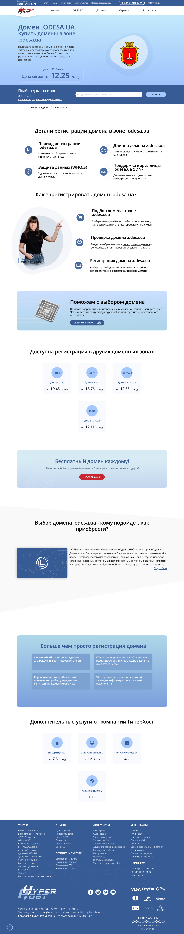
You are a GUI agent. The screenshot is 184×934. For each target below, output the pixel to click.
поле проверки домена (136, 244)
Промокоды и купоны (142, 853)
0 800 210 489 (26, 4)
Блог (46, 3)
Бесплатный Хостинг (66, 861)
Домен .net (57, 382)
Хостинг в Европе (27, 863)
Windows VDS (25, 840)
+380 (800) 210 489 (39, 909)
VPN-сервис (99, 830)
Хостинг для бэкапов (103, 843)
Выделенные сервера (29, 843)
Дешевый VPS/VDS (27, 853)
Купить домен (63, 830)
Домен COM (62, 836)
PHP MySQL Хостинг (28, 846)
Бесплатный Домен (65, 868)
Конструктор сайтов (103, 850)
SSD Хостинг (24, 869)
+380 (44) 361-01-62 (67, 909)
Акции (54, 3)
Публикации (137, 833)
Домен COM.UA (63, 843)
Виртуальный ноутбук (104, 859)
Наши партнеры (139, 874)
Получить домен (92, 477)
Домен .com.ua (127, 382)
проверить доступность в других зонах (40, 99)
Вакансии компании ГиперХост (147, 846)
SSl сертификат (57, 752)
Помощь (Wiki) (138, 840)
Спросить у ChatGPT (85, 322)
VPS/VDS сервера (27, 836)
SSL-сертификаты (102, 836)
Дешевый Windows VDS (30, 856)
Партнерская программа (143, 868)
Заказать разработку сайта (106, 863)
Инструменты (81, 3)
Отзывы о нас (138, 850)
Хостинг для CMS (102, 840)
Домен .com (92, 382)
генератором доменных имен (134, 224)
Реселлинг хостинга (141, 871)
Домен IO (60, 846)
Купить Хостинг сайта (29, 830)
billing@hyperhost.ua (108, 312)
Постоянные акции (140, 836)
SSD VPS (22, 872)
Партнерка (66, 3)
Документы (136, 843)
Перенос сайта (101, 856)
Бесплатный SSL (64, 865)
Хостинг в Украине (27, 859)
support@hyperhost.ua (49, 912)
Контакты (135, 830)
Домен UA (61, 840)
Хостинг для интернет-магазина (34, 876)
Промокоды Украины (101, 3)
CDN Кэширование (92, 752)
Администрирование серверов (109, 846)
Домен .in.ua (92, 420)
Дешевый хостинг (27, 850)
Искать (156, 94)
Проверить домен (65, 833)
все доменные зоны (139, 247)
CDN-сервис (99, 833)
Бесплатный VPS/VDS (66, 858)
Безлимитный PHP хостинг (31, 833)
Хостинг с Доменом (28, 866)
